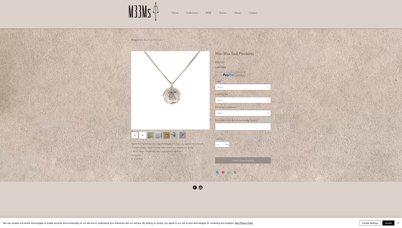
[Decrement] (218, 144)
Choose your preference (226, 107)
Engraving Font (222, 94)
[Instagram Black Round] (201, 187)
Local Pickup (220, 66)
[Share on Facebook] (217, 172)
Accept (388, 223)
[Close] (398, 222)
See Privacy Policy (244, 223)
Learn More (240, 75)
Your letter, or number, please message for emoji (237, 120)
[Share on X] (235, 172)
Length (219, 81)
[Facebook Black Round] (195, 187)
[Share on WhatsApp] (229, 172)
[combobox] (243, 87)
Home (134, 40)
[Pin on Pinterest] (223, 172)
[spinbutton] (222, 144)
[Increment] (227, 144)
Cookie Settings (370, 223)
